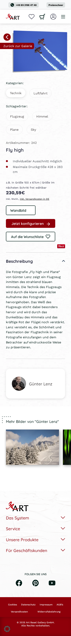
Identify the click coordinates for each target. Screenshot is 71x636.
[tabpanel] (32, 447)
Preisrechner (56, 5)
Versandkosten (19, 611)
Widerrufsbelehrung (48, 611)
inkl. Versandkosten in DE (34, 199)
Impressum (46, 604)
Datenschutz (28, 604)
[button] (7, 629)
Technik (15, 93)
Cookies (12, 604)
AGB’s (60, 604)
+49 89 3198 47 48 (26, 5)
